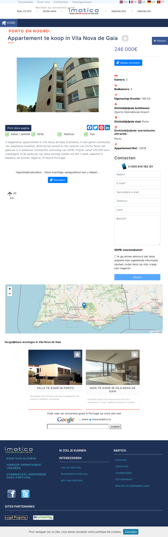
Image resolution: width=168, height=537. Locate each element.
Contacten (61, 2)
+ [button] (10, 289)
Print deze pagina (18, 128)
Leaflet (153, 332)
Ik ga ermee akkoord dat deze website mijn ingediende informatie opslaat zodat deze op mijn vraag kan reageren (136, 262)
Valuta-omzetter (129, 62)
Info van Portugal (72, 480)
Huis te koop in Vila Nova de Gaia (113, 390)
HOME (10, 22)
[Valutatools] (43, 517)
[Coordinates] (84, 305)
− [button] (10, 294)
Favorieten (25, 2)
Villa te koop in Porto (55, 388)
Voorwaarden (123, 473)
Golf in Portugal (71, 467)
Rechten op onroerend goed (55, 7)
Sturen (137, 277)
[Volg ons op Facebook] (11, 494)
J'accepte (131, 531)
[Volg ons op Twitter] (25, 494)
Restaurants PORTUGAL (74, 474)
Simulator (59, 180)
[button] (13, 85)
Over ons (43, 2)
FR (134, 2)
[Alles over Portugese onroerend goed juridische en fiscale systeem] (16, 517)
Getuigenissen (82, 2)
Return (161, 40)
